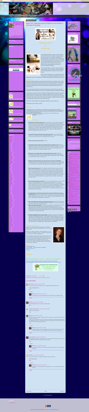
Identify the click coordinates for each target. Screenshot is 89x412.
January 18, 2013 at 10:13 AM (38, 355)
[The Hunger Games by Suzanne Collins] (74, 176)
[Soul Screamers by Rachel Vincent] (74, 192)
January (10, 154)
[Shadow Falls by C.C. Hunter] (73, 187)
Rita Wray (31, 355)
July (9, 143)
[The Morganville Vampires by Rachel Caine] (74, 183)
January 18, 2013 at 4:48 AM (38, 302)
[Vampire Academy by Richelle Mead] (74, 198)
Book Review (36, 277)
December (10, 156)
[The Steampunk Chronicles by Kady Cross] (74, 194)
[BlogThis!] (40, 276)
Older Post (62, 391)
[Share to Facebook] (43, 276)
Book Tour (40, 277)
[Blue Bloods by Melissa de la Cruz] (74, 155)
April (9, 149)
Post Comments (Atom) (48, 395)
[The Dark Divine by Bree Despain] (74, 161)
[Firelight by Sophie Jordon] (73, 169)
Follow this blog (16, 70)
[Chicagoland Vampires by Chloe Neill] (74, 159)
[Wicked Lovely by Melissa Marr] (74, 201)
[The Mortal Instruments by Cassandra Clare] (74, 185)
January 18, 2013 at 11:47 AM (41, 364)
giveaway (44, 277)
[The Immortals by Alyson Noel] (73, 177)
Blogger (57, 409)
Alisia (17, 24)
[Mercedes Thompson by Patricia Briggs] (74, 182)
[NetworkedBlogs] (16, 68)
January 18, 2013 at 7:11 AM (37, 315)
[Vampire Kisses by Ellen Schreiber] (74, 200)
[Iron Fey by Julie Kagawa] (72, 180)
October (10, 138)
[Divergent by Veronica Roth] (73, 166)
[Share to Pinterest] (44, 276)
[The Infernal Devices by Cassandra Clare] (74, 179)
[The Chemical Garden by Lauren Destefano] (74, 157)
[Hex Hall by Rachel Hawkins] (73, 172)
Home (11, 16)
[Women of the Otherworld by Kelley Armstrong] (74, 203)
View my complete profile (13, 37)
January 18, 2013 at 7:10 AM (44, 308)
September (11, 140)
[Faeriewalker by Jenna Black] (73, 167)
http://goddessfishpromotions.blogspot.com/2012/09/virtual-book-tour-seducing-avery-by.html (44, 262)
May (9, 147)
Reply (30, 289)
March (10, 151)
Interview (48, 277)
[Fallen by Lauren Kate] (72, 168)
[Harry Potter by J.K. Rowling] (73, 171)
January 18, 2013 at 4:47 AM (41, 293)
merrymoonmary (48, 409)
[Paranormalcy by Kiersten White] (74, 186)
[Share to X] (41, 276)
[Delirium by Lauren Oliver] (72, 164)
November (10, 136)
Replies (31, 291)
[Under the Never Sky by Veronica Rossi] (74, 196)
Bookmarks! (25, 16)
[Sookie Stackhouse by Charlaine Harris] (74, 190)
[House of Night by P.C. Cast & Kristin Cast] (74, 174)
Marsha (30, 315)
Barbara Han (31, 277)
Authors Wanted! (33, 16)
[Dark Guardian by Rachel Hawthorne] (74, 163)
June (10, 145)
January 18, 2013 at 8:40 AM (41, 345)
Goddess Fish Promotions (34, 308)
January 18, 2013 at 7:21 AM (41, 327)
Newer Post (28, 391)
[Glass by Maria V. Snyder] (73, 170)
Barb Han (33, 293)
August (10, 142)
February (10, 152)
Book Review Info (18, 16)
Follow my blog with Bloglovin (14, 62)
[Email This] (39, 276)
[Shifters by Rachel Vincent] (73, 188)
